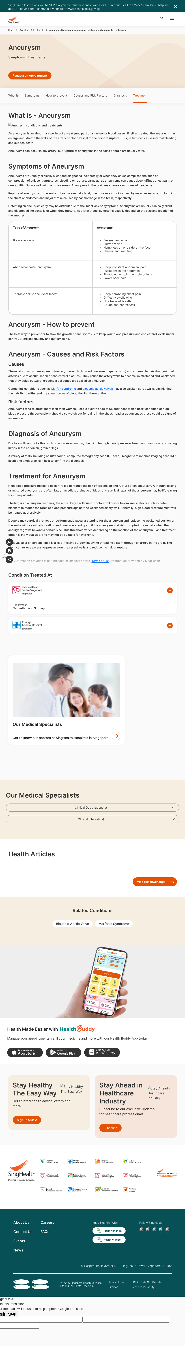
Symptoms (32, 95)
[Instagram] (161, 1229)
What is (13, 95)
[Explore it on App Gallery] (102, 1052)
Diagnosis (120, 95)
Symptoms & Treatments (32, 30)
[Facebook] (141, 1229)
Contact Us (23, 1232)
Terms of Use (116, 1282)
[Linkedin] (154, 1229)
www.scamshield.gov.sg (83, 9)
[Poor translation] (12, 1314)
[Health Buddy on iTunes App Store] (25, 1052)
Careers (47, 1222)
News (18, 1250)
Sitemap (113, 1286)
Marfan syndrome (63, 388)
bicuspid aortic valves (98, 388)
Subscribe (110, 1128)
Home (11, 30)
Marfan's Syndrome (113, 924)
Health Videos (112, 1239)
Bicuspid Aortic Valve (72, 924)
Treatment (140, 95)
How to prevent (56, 95)
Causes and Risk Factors (90, 95)
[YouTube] (167, 1229)
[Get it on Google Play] (63, 1052)
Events (19, 1241)
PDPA (135, 1282)
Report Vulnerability (143, 1286)
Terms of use (100, 561)
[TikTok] (148, 1229)
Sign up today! (27, 1120)
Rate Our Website (151, 1282)
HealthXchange (112, 1230)
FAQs (44, 1232)
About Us (21, 1222)
